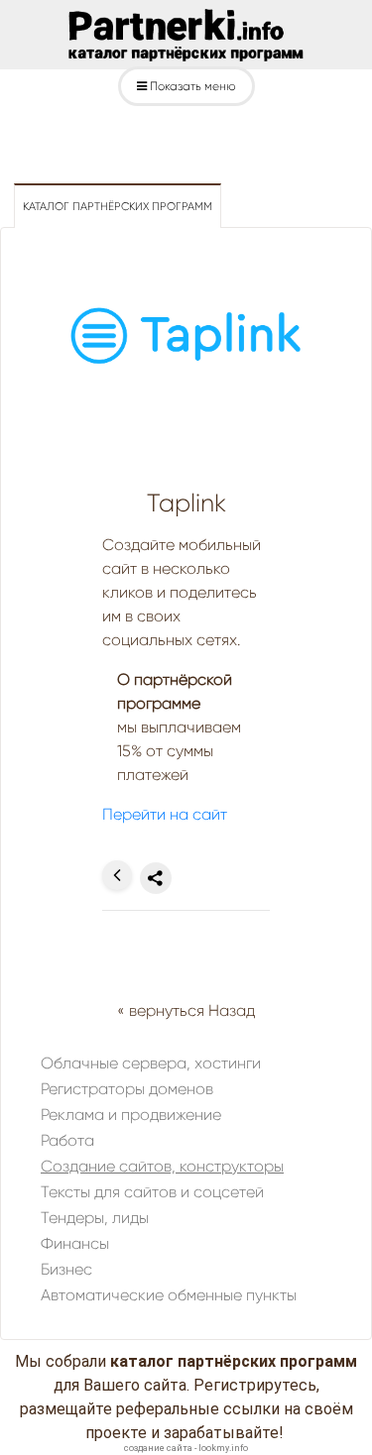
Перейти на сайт (164, 814)
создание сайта (158, 1448)
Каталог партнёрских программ (117, 206)
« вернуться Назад (186, 1010)
